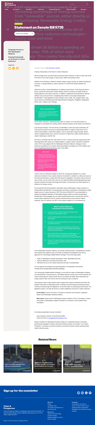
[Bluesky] (82, 393)
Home (6, 9)
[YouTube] (78, 393)
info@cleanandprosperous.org (29, 413)
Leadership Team (52, 406)
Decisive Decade (52, 415)
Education (29, 9)
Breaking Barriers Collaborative (80, 407)
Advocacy (41, 9)
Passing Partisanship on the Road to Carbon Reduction (16, 59)
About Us (83, 9)
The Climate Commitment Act (55, 407)
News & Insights (71, 9)
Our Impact (16, 9)
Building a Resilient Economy (55, 417)
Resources (51, 412)
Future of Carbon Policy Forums (80, 406)
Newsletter (18, 23)
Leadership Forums (54, 9)
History (49, 404)
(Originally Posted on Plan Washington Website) (16, 52)
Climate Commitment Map (54, 414)
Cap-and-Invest (52, 409)
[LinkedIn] (86, 393)
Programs (75, 402)
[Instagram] (90, 393)
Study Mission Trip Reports (79, 404)
